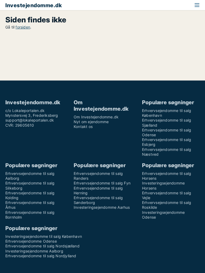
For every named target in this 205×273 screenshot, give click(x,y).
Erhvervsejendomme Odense (31, 241)
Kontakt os (83, 126)
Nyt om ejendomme (91, 121)
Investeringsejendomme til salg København (43, 236)
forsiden (22, 27)
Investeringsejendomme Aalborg (34, 251)
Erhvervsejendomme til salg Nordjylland (40, 256)
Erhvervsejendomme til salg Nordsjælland (42, 246)
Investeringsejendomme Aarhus (102, 207)
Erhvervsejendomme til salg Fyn (102, 183)
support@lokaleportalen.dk (29, 120)
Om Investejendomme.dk (96, 117)
